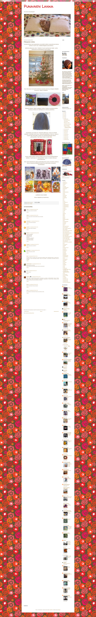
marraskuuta (66, 129)
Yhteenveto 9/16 (65, 281)
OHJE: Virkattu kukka (66, 238)
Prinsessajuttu (65, 344)
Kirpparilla (64, 196)
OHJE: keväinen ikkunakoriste (67, 230)
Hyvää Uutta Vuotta (67, 120)
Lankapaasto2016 (65, 206)
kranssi (64, 201)
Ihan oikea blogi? (66, 373)
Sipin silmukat (65, 454)
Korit (63, 198)
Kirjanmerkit (65, 195)
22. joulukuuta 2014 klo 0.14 (35, 221)
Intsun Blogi (65, 370)
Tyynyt (64, 273)
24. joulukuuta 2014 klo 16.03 (33, 284)
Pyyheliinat (64, 253)
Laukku (64, 210)
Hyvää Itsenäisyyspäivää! (70, 390)
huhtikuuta (65, 138)
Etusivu (41, 311)
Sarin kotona (65, 388)
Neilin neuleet (65, 518)
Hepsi (64, 319)
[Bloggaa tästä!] (36, 202)
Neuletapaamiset (65, 221)
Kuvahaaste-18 (65, 202)
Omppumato (28, 250)
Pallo (64, 243)
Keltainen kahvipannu (66, 337)
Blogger (59, 609)
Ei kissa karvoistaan (66, 595)
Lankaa (64, 203)
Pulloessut (64, 251)
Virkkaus (64, 276)
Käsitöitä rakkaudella (66, 462)
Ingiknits (64, 540)
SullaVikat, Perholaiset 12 (66, 563)
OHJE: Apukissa (65, 227)
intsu (27, 256)
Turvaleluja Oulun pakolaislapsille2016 (66, 271)
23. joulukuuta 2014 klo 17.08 (32, 256)
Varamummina (65, 274)
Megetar (64, 547)
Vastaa (27, 212)
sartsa (27, 290)
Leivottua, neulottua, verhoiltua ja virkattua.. (67, 127)
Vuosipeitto (64, 277)
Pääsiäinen (64, 254)
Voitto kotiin (69, 470)
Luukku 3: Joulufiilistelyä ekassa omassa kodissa (70, 465)
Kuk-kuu (69, 533)
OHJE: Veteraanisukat (66, 237)
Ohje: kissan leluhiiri (66, 231)
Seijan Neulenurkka (66, 308)
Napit (64, 220)
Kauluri (64, 194)
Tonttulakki (64, 264)
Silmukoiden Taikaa (66, 410)
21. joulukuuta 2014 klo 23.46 (33, 209)
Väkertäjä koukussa (66, 484)
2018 (64, 112)
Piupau (64, 565)
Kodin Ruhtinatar (66, 469)
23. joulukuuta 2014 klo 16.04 (35, 250)
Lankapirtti (65, 352)
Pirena (27, 284)
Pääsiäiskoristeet (65, 255)
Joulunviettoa (66, 121)
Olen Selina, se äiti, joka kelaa (69, 557)
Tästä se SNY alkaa (66, 485)
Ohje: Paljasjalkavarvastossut (67, 236)
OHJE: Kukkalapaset (66, 234)
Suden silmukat (65, 301)
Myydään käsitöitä (65, 219)
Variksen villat (65, 395)
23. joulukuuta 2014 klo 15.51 (34, 244)
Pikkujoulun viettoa (67, 122)
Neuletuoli (64, 222)
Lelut (63, 211)
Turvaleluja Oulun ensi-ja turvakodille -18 (67, 270)
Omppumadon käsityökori (67, 359)
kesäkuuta (65, 135)
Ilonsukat (69, 411)
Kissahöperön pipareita (67, 124)
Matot (64, 214)
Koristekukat (65, 197)
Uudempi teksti (26, 311)
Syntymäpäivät (65, 259)
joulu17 (64, 189)
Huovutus (64, 186)
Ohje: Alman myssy (66, 226)
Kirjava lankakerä (66, 503)
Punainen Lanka (38, 6)
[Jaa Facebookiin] (38, 202)
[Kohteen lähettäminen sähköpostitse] (35, 202)
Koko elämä (65, 322)
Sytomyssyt (64, 260)
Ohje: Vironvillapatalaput (66, 239)
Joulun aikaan (70, 455)
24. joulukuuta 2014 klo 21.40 (33, 290)
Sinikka (27, 215)
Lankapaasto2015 (65, 205)
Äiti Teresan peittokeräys (66, 282)
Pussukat (64, 252)
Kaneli (64, 193)
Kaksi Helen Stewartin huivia (69, 314)
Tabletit (64, 261)
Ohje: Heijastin (65, 229)
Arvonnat (64, 181)
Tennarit (69, 581)
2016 (64, 115)
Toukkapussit (65, 268)
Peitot (64, 246)
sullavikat (64, 562)
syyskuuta (65, 131)
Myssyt (28, 203)
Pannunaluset (65, 244)
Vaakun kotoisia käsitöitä (67, 432)
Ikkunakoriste (65, 188)
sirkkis (27, 209)
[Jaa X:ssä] (37, 202)
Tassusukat (64, 262)
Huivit (64, 185)
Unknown (27, 244)
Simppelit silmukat (66, 580)
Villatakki (69, 548)
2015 (64, 116)
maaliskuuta (66, 139)
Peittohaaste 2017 (65, 247)
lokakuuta (65, 130)
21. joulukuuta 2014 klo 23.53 (33, 215)
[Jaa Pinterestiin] (39, 202)
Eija (27, 270)
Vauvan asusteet (65, 275)
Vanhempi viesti (56, 311)
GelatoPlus (51, 609)
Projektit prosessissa (66, 573)
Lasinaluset (64, 209)
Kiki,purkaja (28, 221)
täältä (50, 137)
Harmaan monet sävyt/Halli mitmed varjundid (69, 543)
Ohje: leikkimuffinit (65, 235)
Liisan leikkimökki (66, 525)
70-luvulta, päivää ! (66, 403)
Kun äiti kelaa (65, 555)
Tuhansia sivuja (65, 447)
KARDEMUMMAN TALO (67, 510)
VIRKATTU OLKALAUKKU (70, 375)
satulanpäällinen (65, 256)
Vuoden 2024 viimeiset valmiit (70, 354)
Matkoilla (64, 213)
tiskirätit (64, 263)
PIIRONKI (64, 425)
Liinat (64, 212)
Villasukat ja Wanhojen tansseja (69, 434)
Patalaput (31, 203)
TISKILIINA (64, 309)
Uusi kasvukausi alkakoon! (69, 339)
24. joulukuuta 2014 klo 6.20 (32, 270)
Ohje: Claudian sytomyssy (67, 228)
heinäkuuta (66, 134)
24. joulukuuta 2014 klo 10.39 (35, 276)
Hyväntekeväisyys (65, 187)
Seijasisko (28, 276)
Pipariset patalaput (67, 125)
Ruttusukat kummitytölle (66, 320)
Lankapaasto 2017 (66, 204)
